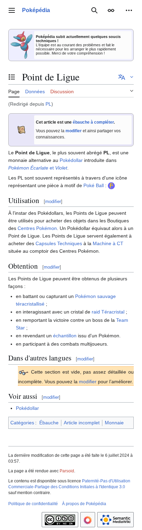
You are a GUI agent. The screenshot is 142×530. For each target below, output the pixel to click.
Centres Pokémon (37, 228)
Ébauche (49, 422)
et (37, 168)
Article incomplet (82, 422)
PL (48, 104)
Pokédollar (71, 160)
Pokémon (85, 296)
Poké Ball (93, 185)
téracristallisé (30, 304)
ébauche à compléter (93, 122)
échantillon (65, 335)
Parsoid (67, 471)
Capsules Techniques (59, 243)
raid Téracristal (108, 312)
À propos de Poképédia (84, 503)
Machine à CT (108, 243)
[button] (11, 10)
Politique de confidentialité (33, 503)
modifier (73, 130)
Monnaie (114, 422)
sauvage (106, 296)
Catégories (22, 422)
